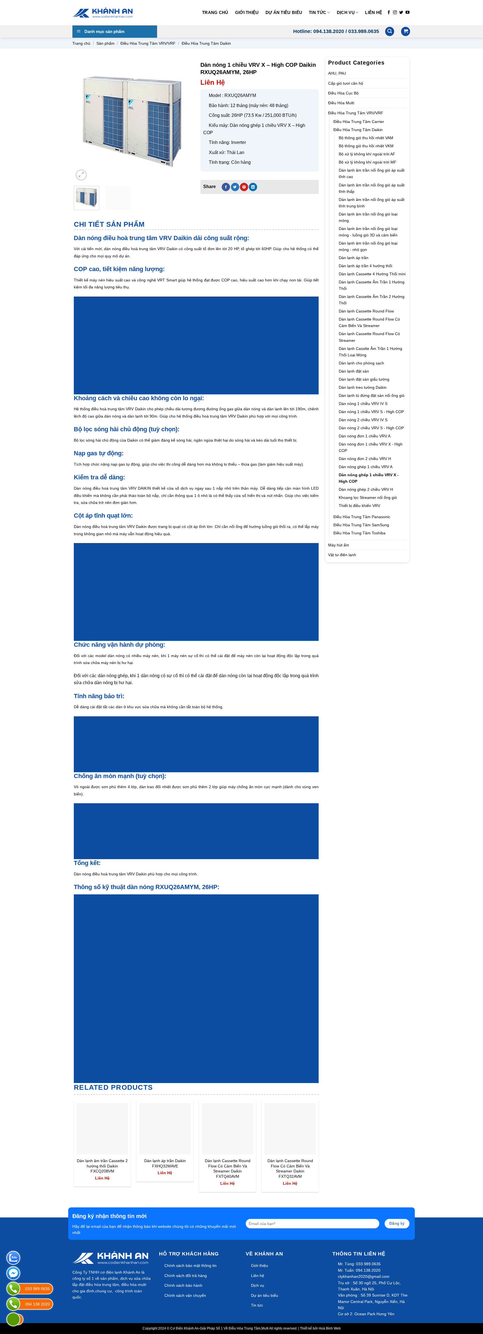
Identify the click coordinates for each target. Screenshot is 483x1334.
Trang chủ (215, 12)
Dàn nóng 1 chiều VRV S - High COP (371, 411)
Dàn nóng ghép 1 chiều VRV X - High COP (369, 478)
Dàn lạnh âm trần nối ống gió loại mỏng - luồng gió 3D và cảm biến (368, 231)
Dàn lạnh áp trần (353, 257)
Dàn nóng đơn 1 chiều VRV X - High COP (370, 447)
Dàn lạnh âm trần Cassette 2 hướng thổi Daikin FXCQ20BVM (102, 1165)
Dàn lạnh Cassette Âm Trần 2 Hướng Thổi (371, 299)
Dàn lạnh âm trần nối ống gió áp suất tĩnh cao (371, 173)
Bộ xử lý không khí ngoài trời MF (367, 162)
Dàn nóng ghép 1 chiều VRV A (365, 467)
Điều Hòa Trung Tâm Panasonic (361, 517)
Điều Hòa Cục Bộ (343, 93)
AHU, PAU (337, 73)
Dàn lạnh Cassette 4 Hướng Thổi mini (372, 274)
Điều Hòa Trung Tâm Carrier (358, 121)
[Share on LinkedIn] (253, 187)
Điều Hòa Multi (341, 103)
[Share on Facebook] (226, 187)
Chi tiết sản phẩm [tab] (109, 224)
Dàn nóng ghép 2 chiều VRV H (366, 489)
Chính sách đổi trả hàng (185, 1275)
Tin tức (317, 12)
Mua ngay (91, 1147)
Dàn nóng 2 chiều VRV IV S (363, 420)
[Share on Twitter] (235, 187)
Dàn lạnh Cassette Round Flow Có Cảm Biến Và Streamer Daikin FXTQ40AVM (227, 1168)
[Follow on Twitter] (401, 12)
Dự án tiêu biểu (284, 12)
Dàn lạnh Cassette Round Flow (366, 311)
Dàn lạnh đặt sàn (354, 371)
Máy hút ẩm (338, 545)
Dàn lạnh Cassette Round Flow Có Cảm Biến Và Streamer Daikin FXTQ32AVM (290, 1168)
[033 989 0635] (13, 1288)
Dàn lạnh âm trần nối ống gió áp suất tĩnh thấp (371, 188)
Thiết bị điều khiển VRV (359, 505)
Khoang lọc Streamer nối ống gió (368, 497)
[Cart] (405, 31)
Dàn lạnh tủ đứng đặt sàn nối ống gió (371, 395)
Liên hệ (373, 12)
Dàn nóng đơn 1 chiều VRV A (364, 436)
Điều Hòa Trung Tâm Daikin (206, 43)
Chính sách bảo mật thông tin (190, 1265)
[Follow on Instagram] (395, 12)
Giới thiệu (247, 12)
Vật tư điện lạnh (342, 555)
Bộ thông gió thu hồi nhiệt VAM (366, 138)
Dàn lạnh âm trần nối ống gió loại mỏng (368, 217)
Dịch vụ (346, 12)
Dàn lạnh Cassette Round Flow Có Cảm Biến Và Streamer (369, 322)
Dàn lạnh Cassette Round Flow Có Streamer (369, 336)
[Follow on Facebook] (389, 12)
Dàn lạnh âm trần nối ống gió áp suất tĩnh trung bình (371, 202)
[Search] (389, 31)
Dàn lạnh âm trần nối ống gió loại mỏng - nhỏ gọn (368, 246)
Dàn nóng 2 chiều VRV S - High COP (371, 428)
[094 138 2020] (13, 1304)
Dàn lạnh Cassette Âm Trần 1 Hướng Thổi (371, 285)
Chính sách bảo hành (183, 1285)
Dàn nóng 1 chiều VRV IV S (363, 403)
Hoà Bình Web (330, 1328)
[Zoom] (81, 175)
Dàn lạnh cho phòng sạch (361, 363)
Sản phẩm (105, 43)
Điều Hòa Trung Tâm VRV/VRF (148, 43)
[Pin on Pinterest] (244, 187)
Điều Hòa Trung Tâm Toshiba (359, 533)
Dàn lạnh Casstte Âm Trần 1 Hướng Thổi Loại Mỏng (370, 351)
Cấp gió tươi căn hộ (345, 83)
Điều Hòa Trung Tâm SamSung (361, 525)
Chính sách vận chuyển (185, 1295)
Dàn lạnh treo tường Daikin (363, 387)
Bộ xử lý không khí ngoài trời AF (367, 154)
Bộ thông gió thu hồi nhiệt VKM (366, 146)
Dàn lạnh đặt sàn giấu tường (364, 379)
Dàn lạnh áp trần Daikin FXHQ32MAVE (165, 1163)
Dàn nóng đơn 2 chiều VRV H (365, 458)
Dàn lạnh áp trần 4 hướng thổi (365, 266)
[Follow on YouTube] (407, 12)
